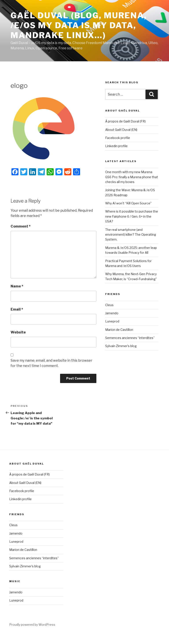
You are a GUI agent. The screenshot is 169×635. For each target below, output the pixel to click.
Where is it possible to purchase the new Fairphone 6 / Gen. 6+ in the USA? (131, 216)
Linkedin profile (116, 146)
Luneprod (112, 321)
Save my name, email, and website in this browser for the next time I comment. (51, 363)
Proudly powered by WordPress (32, 624)
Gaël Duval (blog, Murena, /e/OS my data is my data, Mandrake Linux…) (79, 25)
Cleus (109, 305)
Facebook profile (117, 138)
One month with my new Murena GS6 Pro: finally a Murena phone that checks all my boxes (131, 177)
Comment (21, 226)
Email (17, 309)
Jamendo (111, 313)
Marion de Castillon (119, 329)
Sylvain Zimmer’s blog (121, 346)
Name (17, 286)
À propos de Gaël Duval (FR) (125, 121)
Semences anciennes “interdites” (130, 338)
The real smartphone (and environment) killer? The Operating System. (130, 234)
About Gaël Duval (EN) (121, 129)
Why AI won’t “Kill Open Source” (128, 203)
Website (18, 332)
